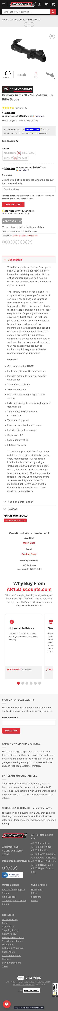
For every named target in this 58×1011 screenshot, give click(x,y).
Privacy (40, 984)
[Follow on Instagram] (9, 868)
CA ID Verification (11, 955)
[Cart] (53, 4)
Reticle (5, 149)
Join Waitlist (13, 204)
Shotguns (36, 896)
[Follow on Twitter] (15, 868)
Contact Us (8, 926)
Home (4, 20)
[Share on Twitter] (15, 242)
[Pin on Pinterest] (25, 242)
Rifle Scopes (34, 20)
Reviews (12, 508)
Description (15, 259)
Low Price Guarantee (13, 937)
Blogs (5, 923)
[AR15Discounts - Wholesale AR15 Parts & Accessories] (23, 4)
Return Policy (9, 933)
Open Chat (29, 542)
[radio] (19, 153)
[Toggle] (5, 260)
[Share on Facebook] (9, 242)
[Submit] (53, 12)
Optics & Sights (17, 20)
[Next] (51, 51)
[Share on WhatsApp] (4, 242)
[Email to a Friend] (20, 242)
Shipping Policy (10, 930)
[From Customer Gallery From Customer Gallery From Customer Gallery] (29, 51)
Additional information (20, 501)
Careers (6, 959)
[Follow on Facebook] (4, 868)
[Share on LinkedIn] (30, 242)
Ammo (34, 900)
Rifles (34, 893)
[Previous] (6, 51)
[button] (55, 990)
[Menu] (3, 4)
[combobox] (26, 11)
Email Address (10, 717)
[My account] (39, 4)
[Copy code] (41, 129)
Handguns (36, 889)
